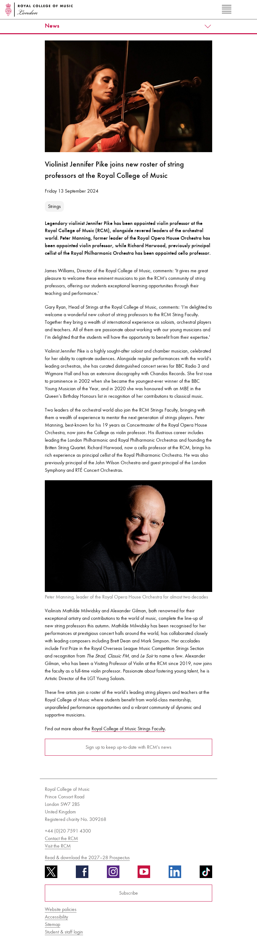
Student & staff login (64, 932)
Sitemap (52, 924)
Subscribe (128, 893)
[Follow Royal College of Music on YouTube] (144, 873)
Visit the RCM (58, 846)
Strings (54, 206)
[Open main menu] (226, 9)
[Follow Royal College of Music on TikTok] (206, 873)
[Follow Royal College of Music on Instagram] (113, 873)
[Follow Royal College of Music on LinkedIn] (175, 873)
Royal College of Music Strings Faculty (128, 729)
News (52, 25)
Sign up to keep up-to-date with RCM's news (128, 747)
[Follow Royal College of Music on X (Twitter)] (51, 873)
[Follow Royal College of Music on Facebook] (82, 873)
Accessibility (56, 917)
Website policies (60, 909)
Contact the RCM (61, 838)
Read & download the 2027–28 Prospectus (87, 857)
